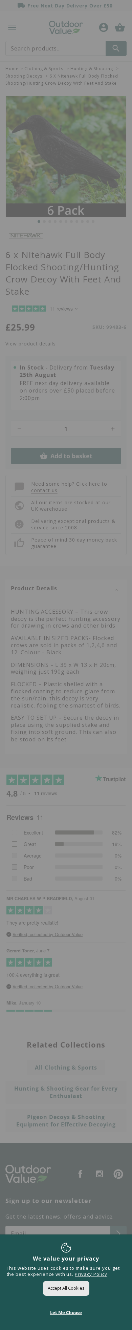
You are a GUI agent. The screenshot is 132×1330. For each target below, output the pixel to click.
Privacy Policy (91, 1274)
